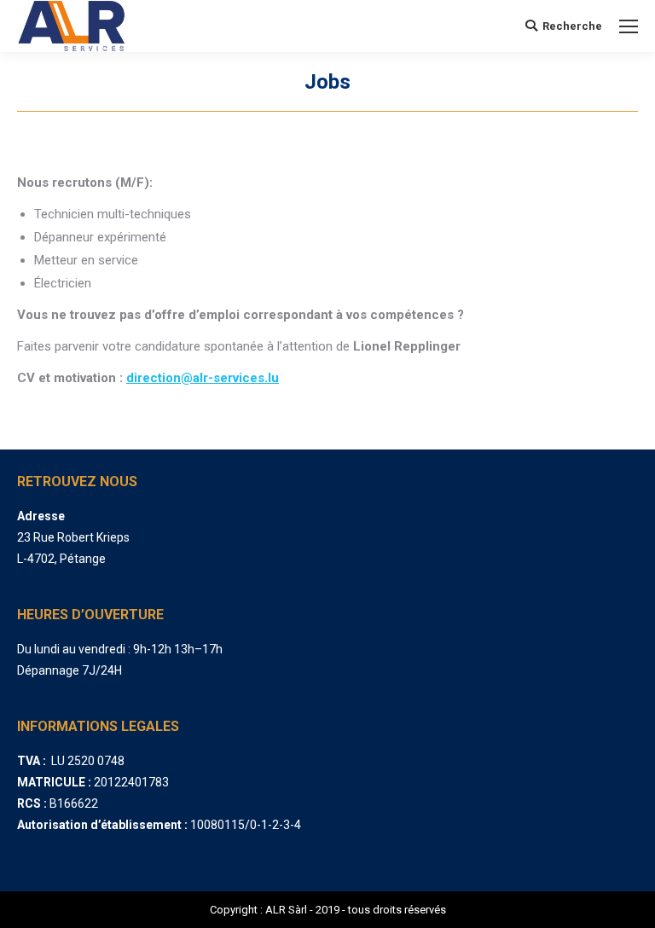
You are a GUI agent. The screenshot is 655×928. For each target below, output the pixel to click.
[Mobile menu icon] (628, 26)
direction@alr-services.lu (202, 378)
